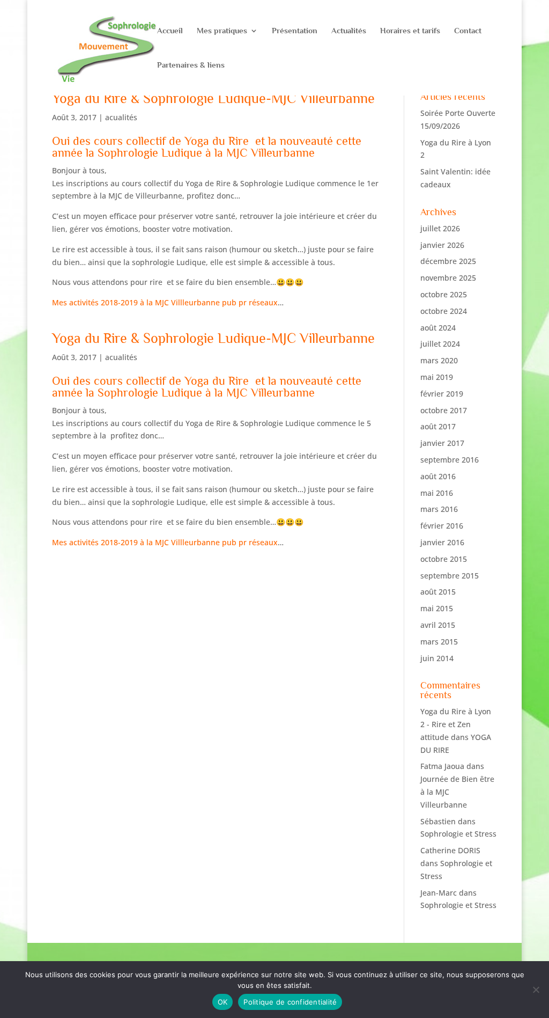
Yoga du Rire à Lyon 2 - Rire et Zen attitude (455, 724)
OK (223, 1002)
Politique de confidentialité (290, 1002)
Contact (467, 31)
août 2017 (438, 426)
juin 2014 (437, 658)
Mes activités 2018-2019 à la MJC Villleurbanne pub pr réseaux (165, 302)
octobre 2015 (443, 559)
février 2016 (441, 526)
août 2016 (438, 476)
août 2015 (438, 592)
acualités (121, 117)
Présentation (294, 31)
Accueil (170, 31)
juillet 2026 (440, 228)
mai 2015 (436, 608)
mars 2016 (439, 509)
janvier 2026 (442, 245)
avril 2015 (437, 625)
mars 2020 (439, 360)
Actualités (348, 31)
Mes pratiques (222, 31)
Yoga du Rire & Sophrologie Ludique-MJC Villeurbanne (213, 98)
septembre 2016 (449, 460)
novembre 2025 (448, 278)
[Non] (535, 989)
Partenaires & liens (191, 65)
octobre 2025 (443, 294)
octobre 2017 (443, 410)
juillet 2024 (440, 344)
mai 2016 (436, 493)
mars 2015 (439, 641)
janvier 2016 (442, 542)
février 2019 (441, 394)
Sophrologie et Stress (458, 834)
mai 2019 (436, 377)
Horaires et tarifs (410, 31)
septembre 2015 (449, 575)
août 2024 (438, 328)
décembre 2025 (448, 261)
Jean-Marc (438, 893)
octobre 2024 (443, 311)
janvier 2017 (442, 443)
